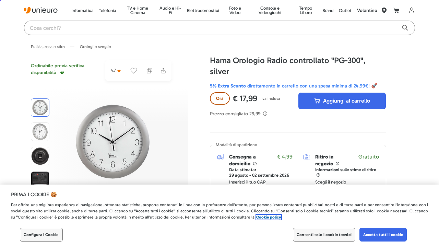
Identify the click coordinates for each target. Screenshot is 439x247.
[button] (113, 142)
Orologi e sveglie (95, 46)
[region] (219, 216)
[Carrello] (396, 10)
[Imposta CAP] (384, 10)
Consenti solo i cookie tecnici (324, 234)
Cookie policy (268, 217)
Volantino (367, 10)
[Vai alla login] (410, 10)
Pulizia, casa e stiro (48, 46)
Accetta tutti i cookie (383, 234)
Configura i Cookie (41, 234)
